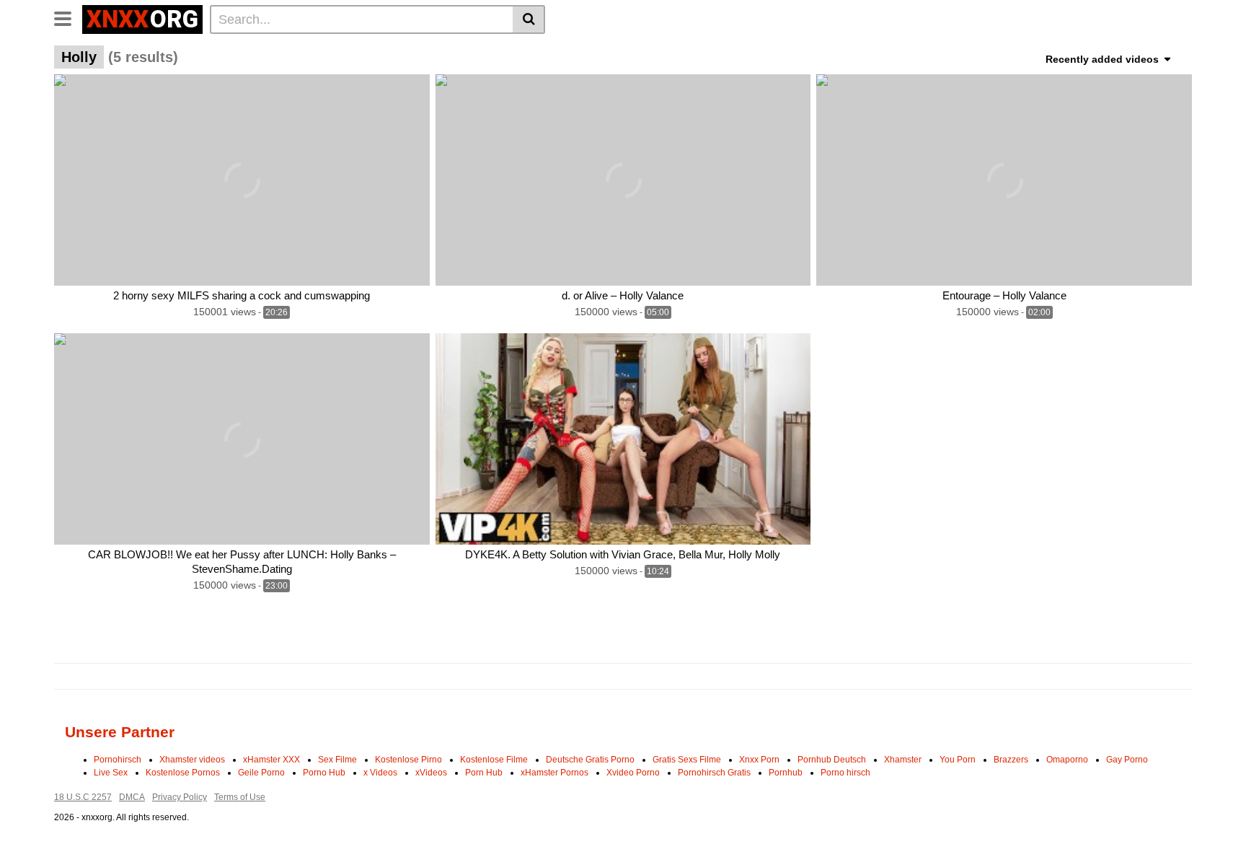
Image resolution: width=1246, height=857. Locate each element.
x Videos (380, 773)
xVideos (431, 773)
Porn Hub (484, 773)
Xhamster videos (192, 760)
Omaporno (1067, 760)
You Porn (958, 760)
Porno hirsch (845, 773)
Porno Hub (324, 773)
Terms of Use (239, 797)
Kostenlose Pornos (183, 773)
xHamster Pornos (554, 773)
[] (529, 19)
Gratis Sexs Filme (687, 760)
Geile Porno (261, 773)
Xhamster (903, 760)
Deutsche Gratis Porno (590, 760)
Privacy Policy (179, 797)
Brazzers (1011, 760)
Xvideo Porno (633, 773)
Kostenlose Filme (494, 760)
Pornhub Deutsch (831, 760)
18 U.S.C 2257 (83, 797)
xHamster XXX (271, 760)
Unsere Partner (119, 732)
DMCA (132, 797)
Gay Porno (1127, 760)
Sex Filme (337, 760)
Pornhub (786, 773)
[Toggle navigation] (68, 17)
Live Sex (111, 773)
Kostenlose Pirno (408, 760)
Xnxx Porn (759, 760)
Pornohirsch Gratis (714, 773)
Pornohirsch (117, 760)
